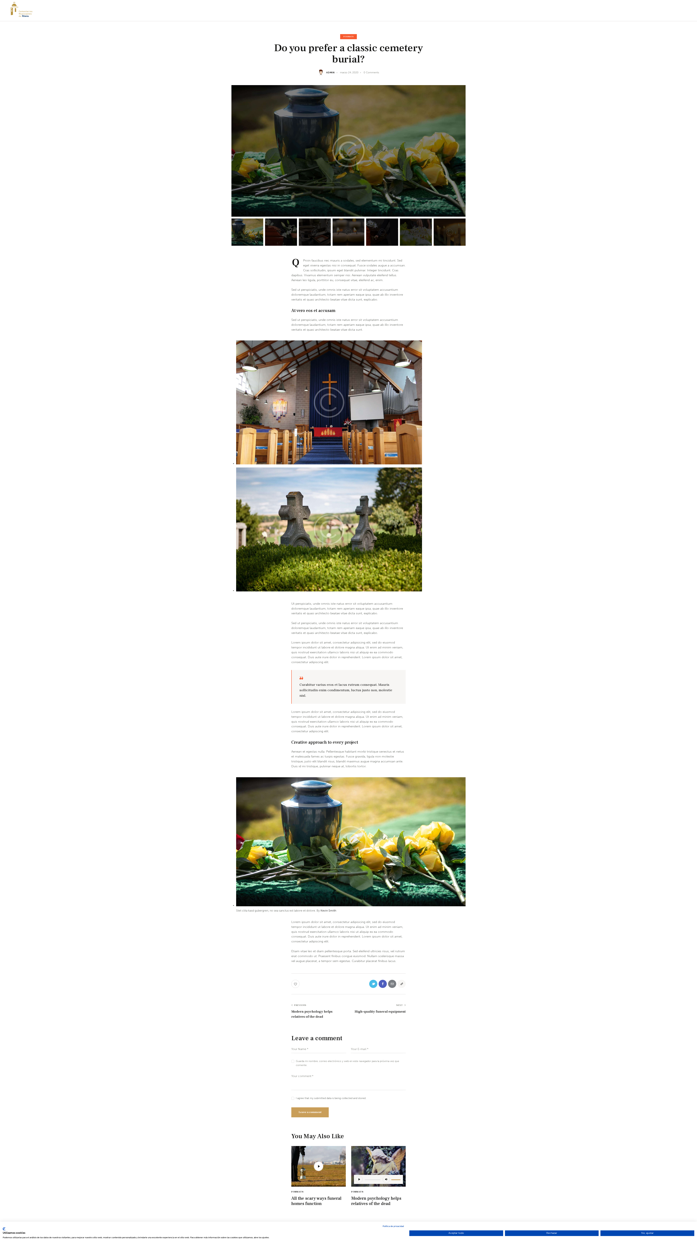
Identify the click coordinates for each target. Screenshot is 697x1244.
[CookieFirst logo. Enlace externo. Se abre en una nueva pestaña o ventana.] (4, 1229)
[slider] (396, 1179)
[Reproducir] (359, 1179)
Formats (348, 36)
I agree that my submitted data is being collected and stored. (331, 1098)
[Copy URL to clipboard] (402, 984)
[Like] (295, 984)
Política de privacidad (393, 1226)
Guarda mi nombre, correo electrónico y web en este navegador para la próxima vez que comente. (347, 1063)
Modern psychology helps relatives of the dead (376, 1201)
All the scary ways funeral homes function (316, 1201)
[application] (378, 1179)
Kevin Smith (328, 910)
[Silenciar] (386, 1179)
